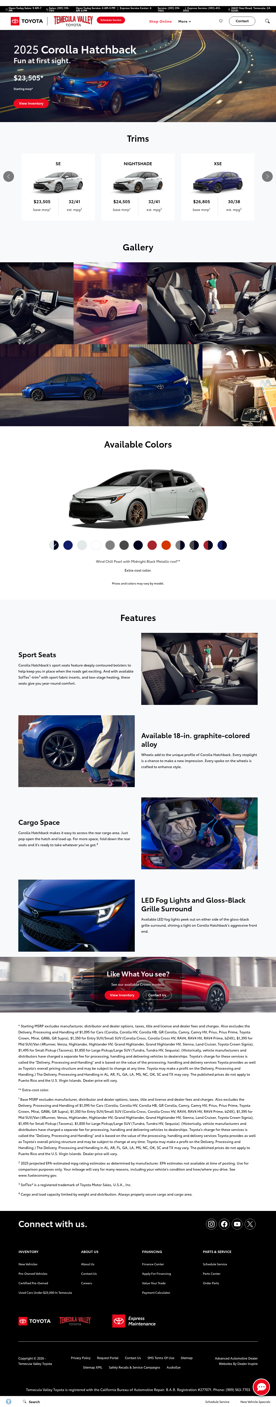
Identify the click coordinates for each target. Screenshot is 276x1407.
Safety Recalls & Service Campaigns (134, 1367)
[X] (250, 1224)
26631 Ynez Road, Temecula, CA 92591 (250, 9)
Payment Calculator (156, 1292)
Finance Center (153, 1264)
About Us (87, 1264)
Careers (86, 1283)
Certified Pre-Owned (33, 1283)
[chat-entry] (261, 1387)
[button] (267, 21)
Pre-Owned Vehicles (33, 1273)
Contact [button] (242, 20)
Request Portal (107, 1357)
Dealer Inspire (247, 1363)
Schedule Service (215, 1264)
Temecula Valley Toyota (35, 1363)
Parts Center (211, 1273)
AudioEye (173, 1367)
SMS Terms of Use (160, 1357)
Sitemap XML (92, 1367)
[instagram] (211, 1224)
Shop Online (160, 21)
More (183, 22)
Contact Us (89, 1273)
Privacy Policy (81, 1357)
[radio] (54, 545)
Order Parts (211, 1283)
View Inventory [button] (31, 103)
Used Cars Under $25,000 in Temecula (45, 1292)
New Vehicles (28, 1264)
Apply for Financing (156, 1273)
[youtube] (237, 1224)
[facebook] (224, 1224)
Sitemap (187, 1357)
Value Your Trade (154, 1283)
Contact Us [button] (157, 994)
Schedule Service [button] (110, 20)
